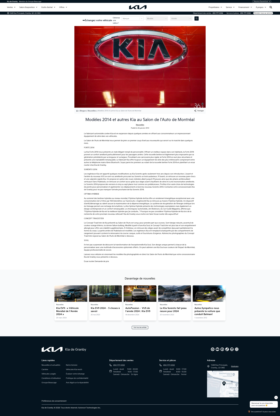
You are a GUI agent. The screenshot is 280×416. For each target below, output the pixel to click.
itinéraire (234, 366)
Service (229, 7)
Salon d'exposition (27, 7)
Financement (243, 7)
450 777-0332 (218, 13)
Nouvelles (92, 111)
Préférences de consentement (54, 401)
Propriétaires (214, 7)
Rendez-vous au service (263, 13)
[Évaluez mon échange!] (196, 18)
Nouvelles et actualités (51, 365)
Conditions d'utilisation (51, 378)
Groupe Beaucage (49, 382)
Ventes (10, 7)
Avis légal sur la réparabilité (77, 382)
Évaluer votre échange (75, 374)
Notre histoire (71, 365)
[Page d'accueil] (77, 111)
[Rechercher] (271, 7)
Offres (61, 7)
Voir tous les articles (140, 327)
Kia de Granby (12, 1)
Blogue (83, 111)
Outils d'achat (47, 7)
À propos (259, 7)
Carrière (45, 369)
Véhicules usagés (49, 374)
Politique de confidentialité (77, 378)
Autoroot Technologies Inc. (89, 407)
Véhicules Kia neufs (74, 369)
